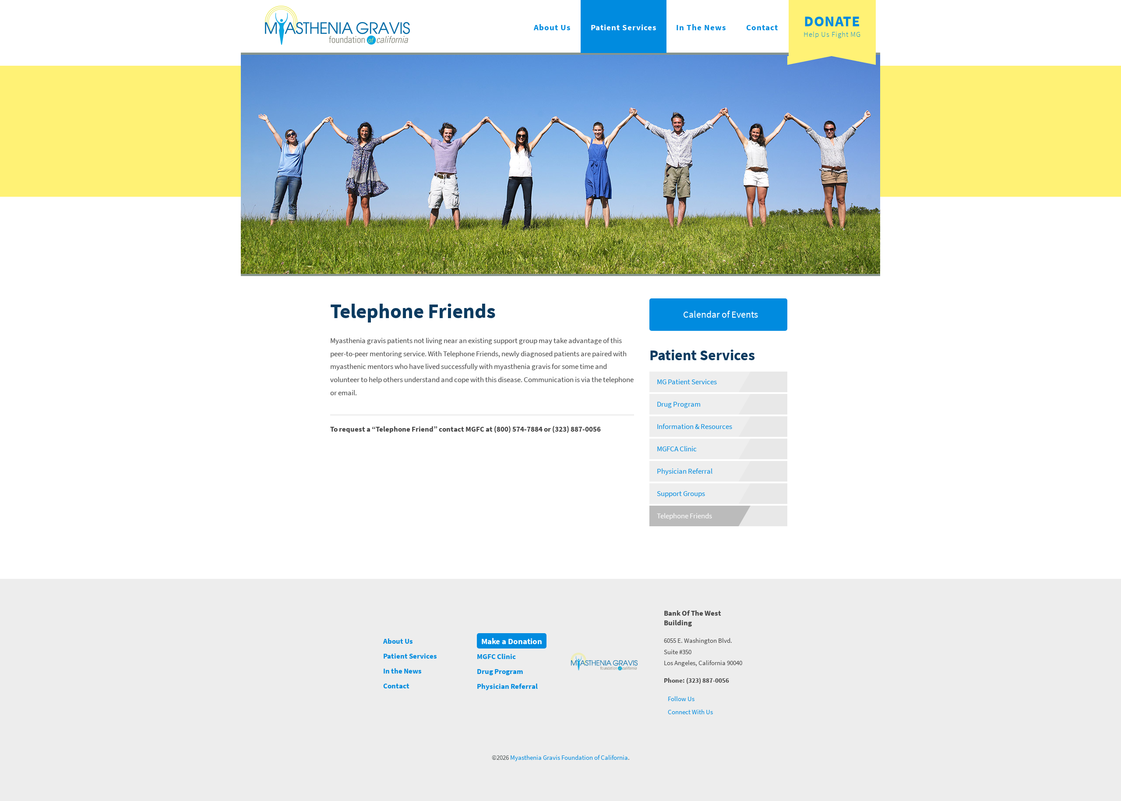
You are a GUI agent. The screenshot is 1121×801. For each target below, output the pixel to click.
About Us (552, 27)
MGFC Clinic (496, 657)
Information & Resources (694, 427)
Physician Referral (684, 471)
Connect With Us (689, 711)
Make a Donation (511, 641)
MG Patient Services (687, 382)
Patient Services (623, 27)
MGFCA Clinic (677, 449)
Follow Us (680, 698)
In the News (701, 27)
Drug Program (679, 404)
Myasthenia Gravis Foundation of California (569, 757)
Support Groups (681, 494)
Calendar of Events (719, 314)
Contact (762, 27)
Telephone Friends (684, 516)
